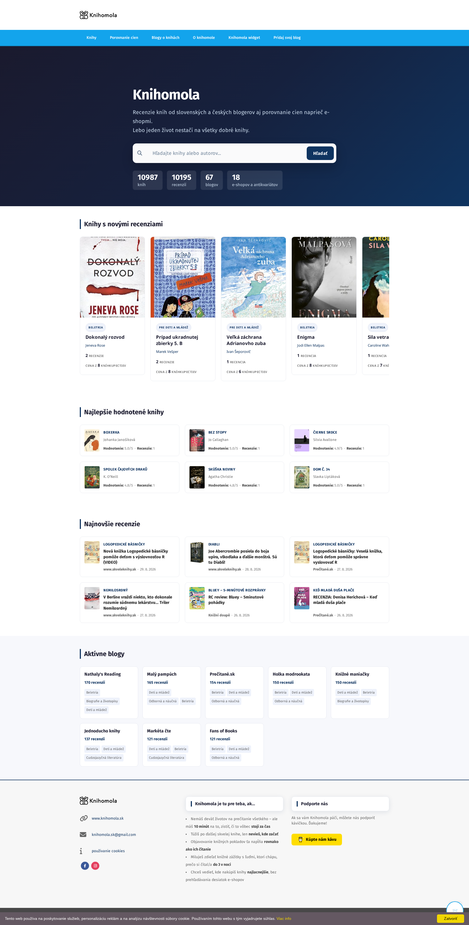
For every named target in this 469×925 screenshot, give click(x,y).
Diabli (214, 544)
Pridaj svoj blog (287, 37)
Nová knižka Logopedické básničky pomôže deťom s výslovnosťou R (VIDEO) (135, 557)
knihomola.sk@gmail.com (114, 834)
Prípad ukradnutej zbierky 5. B (177, 340)
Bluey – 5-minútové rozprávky (237, 590)
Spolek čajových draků (125, 469)
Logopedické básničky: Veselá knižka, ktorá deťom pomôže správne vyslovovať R (347, 557)
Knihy (91, 37)
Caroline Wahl (379, 345)
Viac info (284, 918)
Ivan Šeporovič (239, 351)
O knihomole (204, 37)
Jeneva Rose (95, 345)
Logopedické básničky (124, 544)
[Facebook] (85, 866)
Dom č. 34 (321, 469)
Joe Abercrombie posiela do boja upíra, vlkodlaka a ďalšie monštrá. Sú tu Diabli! (242, 557)
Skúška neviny (222, 469)
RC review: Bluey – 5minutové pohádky (236, 600)
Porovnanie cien (124, 37)
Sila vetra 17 (381, 337)
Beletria (95, 327)
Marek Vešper (167, 351)
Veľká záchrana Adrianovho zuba (246, 340)
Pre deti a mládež (173, 327)
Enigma (306, 337)
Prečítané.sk (323, 569)
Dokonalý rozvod (105, 337)
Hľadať (320, 153)
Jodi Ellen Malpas (310, 345)
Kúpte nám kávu (321, 839)
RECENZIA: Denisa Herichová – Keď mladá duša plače (345, 600)
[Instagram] (95, 866)
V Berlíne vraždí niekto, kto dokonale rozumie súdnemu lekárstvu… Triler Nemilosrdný (137, 603)
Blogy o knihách (165, 37)
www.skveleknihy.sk (120, 569)
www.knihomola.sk (107, 818)
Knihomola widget (244, 37)
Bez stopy (217, 432)
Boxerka (111, 432)
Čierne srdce (325, 432)
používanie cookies (108, 851)
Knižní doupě (219, 615)
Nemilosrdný (115, 590)
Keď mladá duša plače (333, 590)
